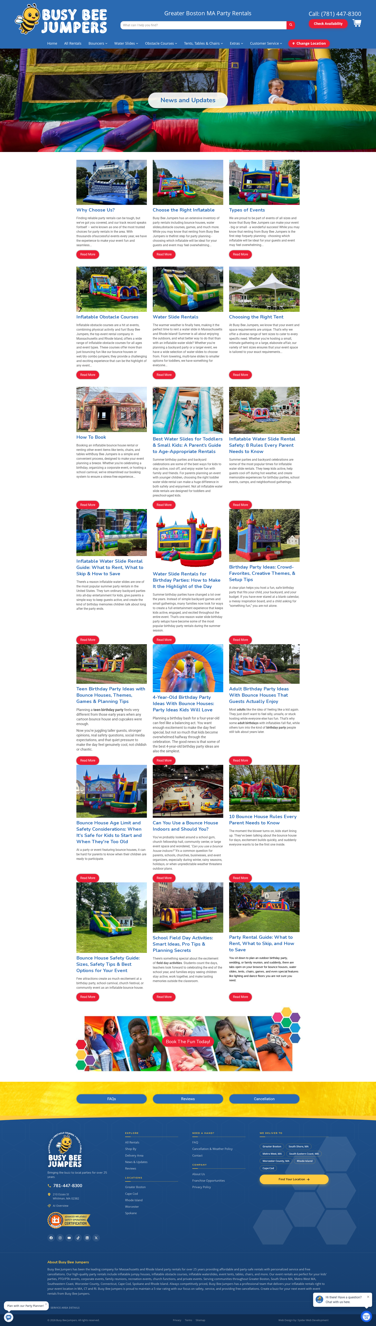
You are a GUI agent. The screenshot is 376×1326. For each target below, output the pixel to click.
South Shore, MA (299, 1146)
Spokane (131, 1213)
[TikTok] (78, 1238)
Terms (188, 1320)
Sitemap (200, 1320)
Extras (235, 43)
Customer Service (264, 43)
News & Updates (136, 1162)
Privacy (177, 1320)
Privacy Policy (201, 1187)
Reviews (188, 1099)
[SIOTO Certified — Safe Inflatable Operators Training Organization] (68, 1220)
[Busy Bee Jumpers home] (65, 1150)
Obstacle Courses (159, 43)
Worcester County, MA (276, 1161)
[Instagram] (60, 1238)
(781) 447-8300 (341, 13)
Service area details (65, 1307)
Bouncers (96, 43)
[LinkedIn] (87, 1238)
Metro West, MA (272, 1153)
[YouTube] (69, 1238)
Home (52, 43)
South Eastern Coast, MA (304, 1153)
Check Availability (328, 24)
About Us (198, 1174)
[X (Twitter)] (96, 1238)
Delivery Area (134, 1155)
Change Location (311, 43)
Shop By (130, 1149)
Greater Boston (135, 1187)
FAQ (195, 1142)
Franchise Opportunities (208, 1180)
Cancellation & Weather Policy (212, 1149)
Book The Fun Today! (188, 1041)
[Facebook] (51, 1238)
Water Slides (124, 43)
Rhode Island (134, 1200)
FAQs (111, 1099)
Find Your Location (292, 1179)
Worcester (132, 1206)
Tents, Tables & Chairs (202, 43)
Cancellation (264, 1099)
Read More (87, 254)
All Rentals (72, 43)
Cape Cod (131, 1194)
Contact (197, 1155)
